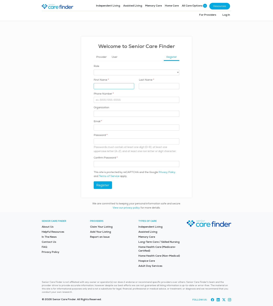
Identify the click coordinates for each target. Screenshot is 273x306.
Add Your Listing (100, 231)
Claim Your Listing (101, 226)
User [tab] (114, 57)
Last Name (145, 79)
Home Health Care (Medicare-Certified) (157, 248)
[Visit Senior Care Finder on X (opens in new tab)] (223, 299)
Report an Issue (99, 236)
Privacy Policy (167, 172)
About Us (47, 226)
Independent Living (108, 5)
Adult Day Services (150, 265)
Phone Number (103, 93)
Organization (101, 107)
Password (100, 135)
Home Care (172, 5)
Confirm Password (105, 157)
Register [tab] (171, 57)
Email (97, 121)
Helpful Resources (53, 231)
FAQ (44, 247)
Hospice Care (146, 260)
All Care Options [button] (192, 5)
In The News (49, 236)
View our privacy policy (126, 207)
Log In (226, 14)
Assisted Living (132, 5)
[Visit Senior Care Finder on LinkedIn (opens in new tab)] (218, 299)
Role (96, 66)
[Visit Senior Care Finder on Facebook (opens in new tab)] (212, 299)
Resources (219, 6)
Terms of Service (109, 176)
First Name (100, 79)
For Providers (207, 14)
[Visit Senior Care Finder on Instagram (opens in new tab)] (229, 299)
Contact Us (49, 242)
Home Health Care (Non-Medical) (159, 255)
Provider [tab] (101, 57)
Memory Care (153, 5)
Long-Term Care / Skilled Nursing (158, 242)
